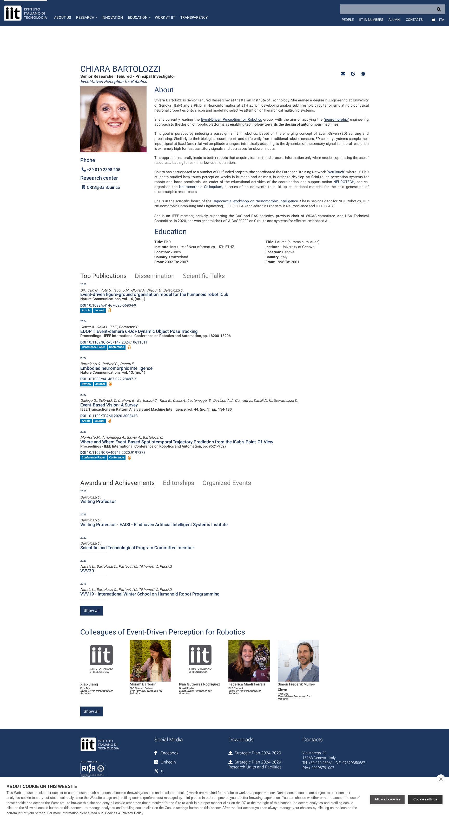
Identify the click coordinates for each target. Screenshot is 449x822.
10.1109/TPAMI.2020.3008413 (109, 416)
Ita (441, 20)
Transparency (194, 17)
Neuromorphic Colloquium (200, 187)
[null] (353, 74)
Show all (92, 610)
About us (62, 17)
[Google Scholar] (363, 74)
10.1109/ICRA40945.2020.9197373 (113, 452)
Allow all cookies (387, 799)
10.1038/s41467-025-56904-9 (108, 305)
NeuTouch (336, 172)
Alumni (394, 20)
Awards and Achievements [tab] (117, 483)
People (348, 20)
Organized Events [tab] (226, 483)
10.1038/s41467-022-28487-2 (108, 379)
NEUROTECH (343, 182)
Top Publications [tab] (103, 276)
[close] (441, 778)
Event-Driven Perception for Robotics (231, 119)
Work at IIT (165, 17)
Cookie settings (425, 799)
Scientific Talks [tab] (204, 276)
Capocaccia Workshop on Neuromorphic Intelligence (255, 201)
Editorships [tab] (178, 483)
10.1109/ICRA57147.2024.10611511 (114, 342)
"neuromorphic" (336, 119)
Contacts (414, 20)
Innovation (112, 17)
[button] (86, 13)
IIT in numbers (371, 20)
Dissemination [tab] (155, 276)
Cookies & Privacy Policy (124, 813)
